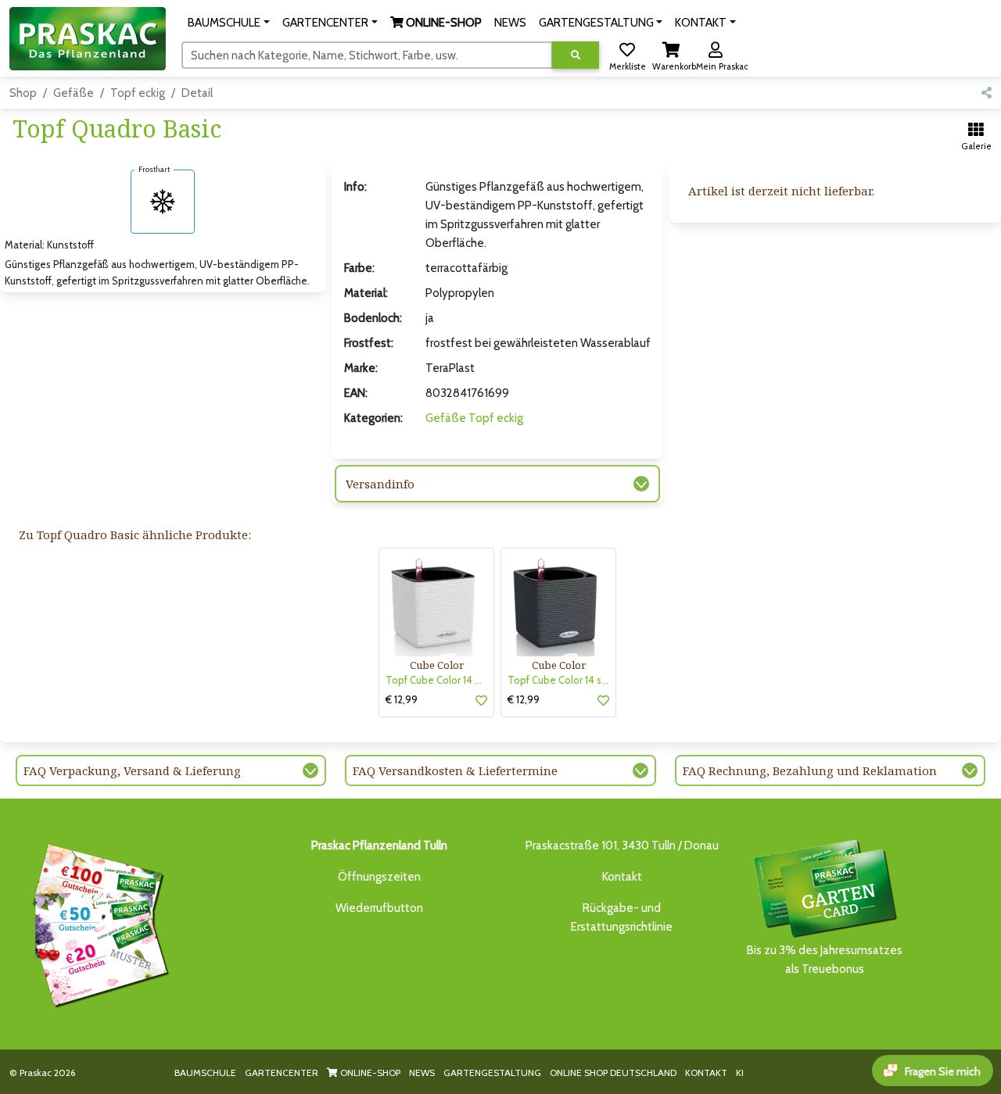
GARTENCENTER (281, 1072)
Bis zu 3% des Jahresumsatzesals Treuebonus (824, 959)
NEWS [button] (510, 23)
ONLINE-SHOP (369, 1072)
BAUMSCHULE (205, 1072)
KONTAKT (706, 1072)
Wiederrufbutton (379, 908)
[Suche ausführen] (575, 55)
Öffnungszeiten (379, 877)
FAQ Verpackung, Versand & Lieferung (132, 770)
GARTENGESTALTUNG (492, 1072)
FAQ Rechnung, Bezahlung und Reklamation (810, 770)
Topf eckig (137, 93)
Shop (23, 93)
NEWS (422, 1072)
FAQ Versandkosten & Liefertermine (455, 770)
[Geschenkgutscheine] (97, 923)
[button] (228, 22)
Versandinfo (380, 484)
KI (740, 1072)
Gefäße (73, 93)
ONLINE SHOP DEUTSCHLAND (613, 1072)
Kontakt (622, 877)
